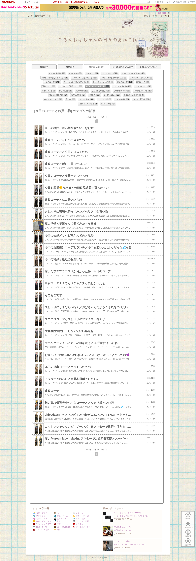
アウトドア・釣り (83, 516)
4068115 (162, 13)
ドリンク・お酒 (42, 529)
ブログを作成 (180, 2)
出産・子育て (41, 513)
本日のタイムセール (122, 527)
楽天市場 (191, 2)
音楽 (59, 521)
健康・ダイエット (43, 521)
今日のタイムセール (122, 530)
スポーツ (79, 513)
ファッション (33, 2)
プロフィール (45, 16)
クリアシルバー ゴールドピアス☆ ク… (131, 544)
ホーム (29, 16)
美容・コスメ (41, 519)
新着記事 (188, 536)
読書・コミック (63, 524)
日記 (36, 16)
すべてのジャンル (83, 527)
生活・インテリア (43, 524)
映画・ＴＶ (61, 519)
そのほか (79, 524)
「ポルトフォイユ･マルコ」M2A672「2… (131, 516)
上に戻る (188, 545)
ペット (59, 513)
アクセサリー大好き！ (123, 541)
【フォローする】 (150, 16)
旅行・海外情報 (63, 527)
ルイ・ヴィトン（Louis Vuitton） (128, 513)
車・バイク (80, 519)
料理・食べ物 (41, 527)
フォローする (188, 527)
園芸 (59, 529)
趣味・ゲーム (62, 516)
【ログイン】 (164, 16)
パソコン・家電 (82, 521)
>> (161, 2)
